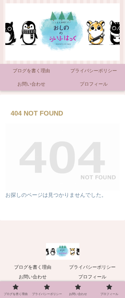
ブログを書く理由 (32, 267)
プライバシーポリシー (92, 267)
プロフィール (92, 276)
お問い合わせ (33, 276)
